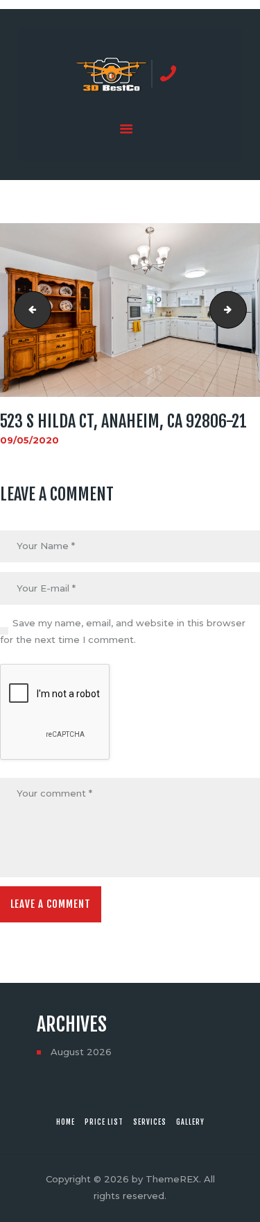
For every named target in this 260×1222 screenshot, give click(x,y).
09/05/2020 (29, 440)
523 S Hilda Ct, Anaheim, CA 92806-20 (28, 310)
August (81, 1051)
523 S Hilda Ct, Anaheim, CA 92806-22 (242, 310)
